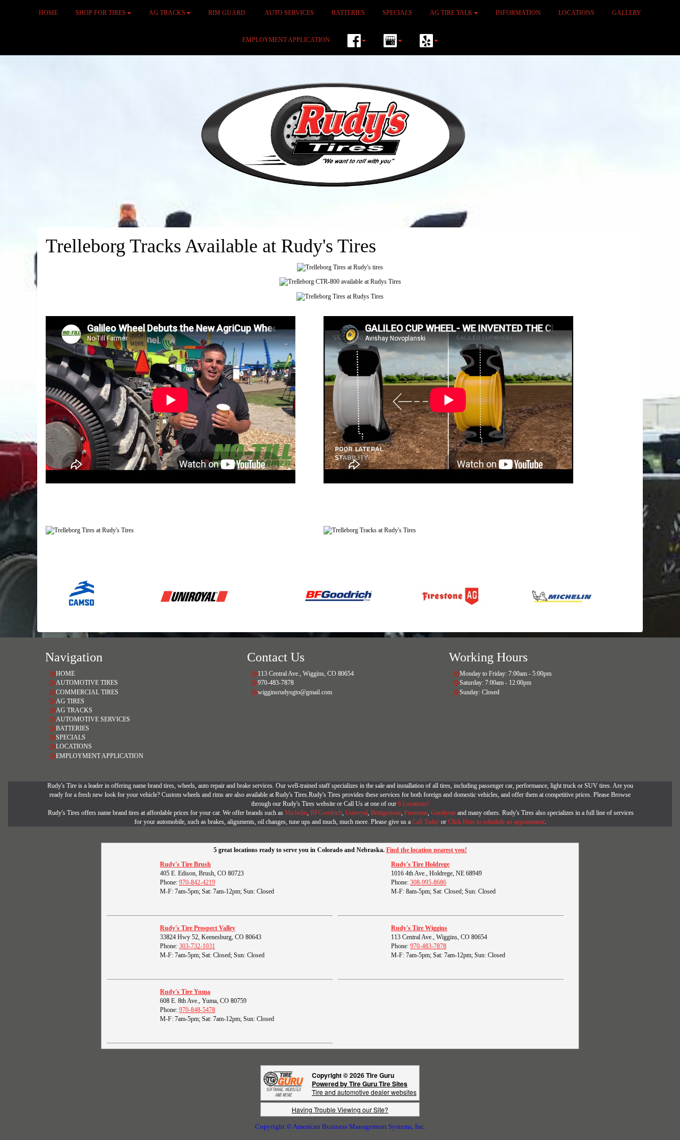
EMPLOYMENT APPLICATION (286, 40)
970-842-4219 (197, 882)
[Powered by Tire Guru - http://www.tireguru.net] (283, 1082)
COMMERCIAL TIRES (87, 692)
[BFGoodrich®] (310, 595)
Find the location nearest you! (426, 850)
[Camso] (54, 595)
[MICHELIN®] (533, 595)
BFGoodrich (326, 812)
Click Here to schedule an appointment (496, 822)
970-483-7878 (428, 946)
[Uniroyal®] (166, 595)
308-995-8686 (428, 882)
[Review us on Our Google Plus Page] (393, 40)
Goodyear (444, 812)
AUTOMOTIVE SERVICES (93, 719)
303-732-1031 (197, 946)
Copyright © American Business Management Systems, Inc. (340, 1126)
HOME (65, 673)
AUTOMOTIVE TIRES (87, 682)
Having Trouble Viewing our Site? (340, 1109)
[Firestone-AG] (422, 595)
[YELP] (429, 40)
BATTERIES (72, 728)
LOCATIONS (74, 746)
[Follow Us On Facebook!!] (356, 40)
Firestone (416, 812)
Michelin (296, 812)
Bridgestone (386, 812)
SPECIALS (71, 737)
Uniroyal (356, 812)
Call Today (426, 822)
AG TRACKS (74, 710)
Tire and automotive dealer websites (364, 1087)
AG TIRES (70, 701)
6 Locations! (413, 803)
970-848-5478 (197, 1010)
